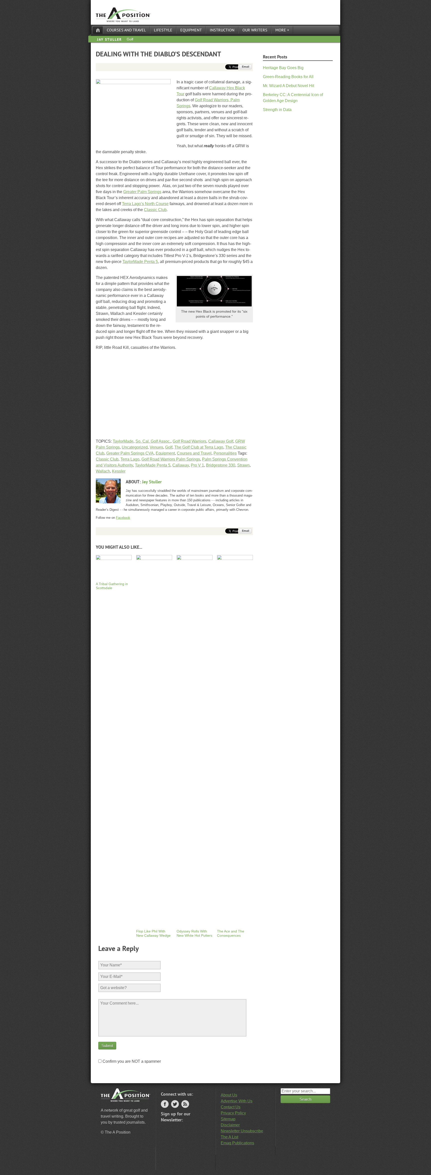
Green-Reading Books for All (288, 77)
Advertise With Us (236, 1101)
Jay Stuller (109, 39)
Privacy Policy (233, 1113)
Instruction (222, 29)
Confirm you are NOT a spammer (131, 1061)
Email (245, 66)
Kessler (118, 471)
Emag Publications (237, 1143)
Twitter (175, 1104)
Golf (130, 39)
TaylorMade (123, 441)
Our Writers (254, 29)
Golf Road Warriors (189, 441)
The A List (229, 1137)
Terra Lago (129, 459)
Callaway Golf (220, 441)
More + (282, 29)
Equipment (191, 29)
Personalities (225, 453)
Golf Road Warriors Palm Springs (170, 459)
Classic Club (155, 210)
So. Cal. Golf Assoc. (153, 441)
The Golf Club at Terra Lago (198, 447)
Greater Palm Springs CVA (130, 453)
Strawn (243, 465)
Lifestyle (163, 29)
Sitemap (228, 1119)
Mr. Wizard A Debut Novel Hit (288, 86)
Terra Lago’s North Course (145, 204)
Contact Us (230, 1107)
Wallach (103, 471)
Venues (156, 447)
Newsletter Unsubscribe (242, 1131)
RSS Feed (185, 1104)
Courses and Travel (126, 29)
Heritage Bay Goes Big (283, 68)
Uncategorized (135, 447)
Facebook (123, 518)
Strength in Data (277, 110)
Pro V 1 (197, 465)
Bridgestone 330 (220, 465)
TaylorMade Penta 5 (140, 262)
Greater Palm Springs (142, 192)
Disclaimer (230, 1125)
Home (98, 30)
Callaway (180, 465)
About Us (229, 1095)
